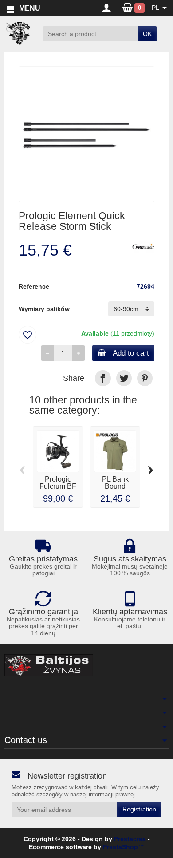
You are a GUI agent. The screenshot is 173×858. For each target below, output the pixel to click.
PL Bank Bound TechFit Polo (115, 486)
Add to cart (131, 353)
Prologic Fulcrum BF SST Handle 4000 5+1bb (58, 489)
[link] (102, 378)
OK (147, 33)
